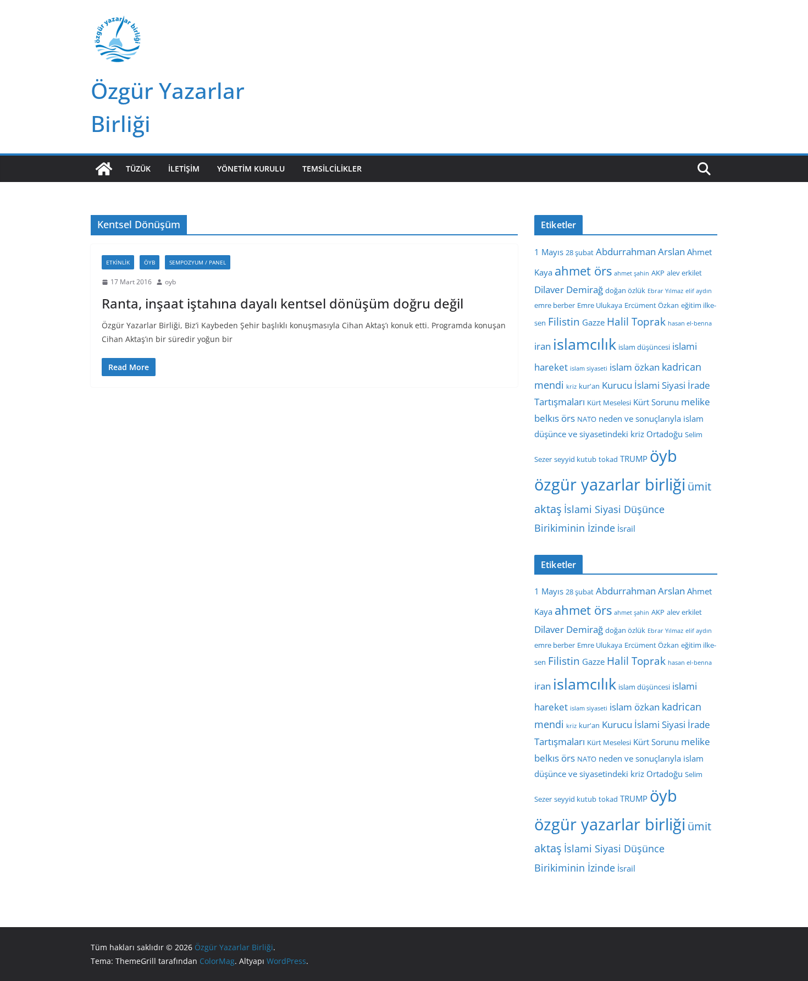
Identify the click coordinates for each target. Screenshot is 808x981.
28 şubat (580, 252)
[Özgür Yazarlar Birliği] (104, 169)
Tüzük (138, 168)
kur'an (589, 386)
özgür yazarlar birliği (609, 484)
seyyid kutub (575, 459)
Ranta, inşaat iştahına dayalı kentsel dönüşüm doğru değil (282, 303)
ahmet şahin (631, 273)
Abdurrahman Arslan (640, 251)
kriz (571, 386)
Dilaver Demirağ (568, 289)
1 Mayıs (548, 251)
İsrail (626, 528)
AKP (658, 273)
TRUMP (633, 458)
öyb (663, 455)
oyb (170, 281)
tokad (608, 459)
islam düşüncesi (644, 347)
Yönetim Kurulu (251, 168)
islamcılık (584, 344)
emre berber (554, 305)
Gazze (593, 322)
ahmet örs (583, 271)
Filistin (564, 322)
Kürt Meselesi (609, 402)
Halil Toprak (636, 322)
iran (542, 346)
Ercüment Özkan (651, 305)
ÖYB (149, 262)
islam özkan (635, 367)
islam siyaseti (588, 368)
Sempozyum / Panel (197, 262)
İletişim (184, 168)
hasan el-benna (690, 323)
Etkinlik (118, 262)
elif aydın (698, 291)
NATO (586, 419)
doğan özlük (625, 290)
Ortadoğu (664, 433)
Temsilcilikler (332, 168)
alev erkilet (684, 273)
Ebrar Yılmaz (665, 291)
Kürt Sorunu (656, 401)
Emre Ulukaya (599, 305)
